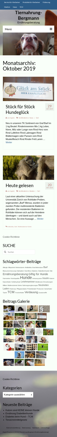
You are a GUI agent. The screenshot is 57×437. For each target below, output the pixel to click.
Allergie (5, 267)
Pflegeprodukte (22, 289)
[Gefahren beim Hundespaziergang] (47, 331)
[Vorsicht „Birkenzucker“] (42, 339)
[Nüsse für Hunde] (8, 347)
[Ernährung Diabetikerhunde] (20, 308)
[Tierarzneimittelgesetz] (44, 308)
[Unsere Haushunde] (8, 362)
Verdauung (31, 292)
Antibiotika (10, 226)
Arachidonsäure (37, 267)
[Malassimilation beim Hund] (31, 339)
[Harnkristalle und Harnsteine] (29, 354)
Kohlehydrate (15, 282)
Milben (5, 285)
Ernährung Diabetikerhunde (19, 413)
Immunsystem (37, 278)
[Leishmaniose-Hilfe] (40, 354)
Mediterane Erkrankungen (44, 282)
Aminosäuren (19, 267)
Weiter (9, 142)
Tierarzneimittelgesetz (16, 420)
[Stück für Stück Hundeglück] (28, 89)
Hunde (26, 277)
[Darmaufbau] (19, 362)
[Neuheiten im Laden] (31, 316)
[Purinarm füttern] (19, 316)
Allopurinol (11, 267)
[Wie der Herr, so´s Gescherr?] (19, 331)
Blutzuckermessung (9, 271)
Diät (51, 271)
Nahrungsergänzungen (30, 285)
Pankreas (13, 289)
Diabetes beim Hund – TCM (19, 416)
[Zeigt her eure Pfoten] (20, 347)
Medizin (32, 191)
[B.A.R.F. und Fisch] (19, 354)
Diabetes (35, 271)
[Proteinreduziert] (31, 347)
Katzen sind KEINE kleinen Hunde (22, 410)
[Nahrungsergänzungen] (42, 347)
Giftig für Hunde (38, 274)
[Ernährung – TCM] (9, 339)
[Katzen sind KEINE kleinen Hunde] (9, 308)
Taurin (5, 292)
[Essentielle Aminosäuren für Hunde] (38, 331)
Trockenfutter (19, 292)
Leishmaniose (28, 281)
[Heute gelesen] (28, 167)
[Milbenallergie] (29, 324)
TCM (10, 292)
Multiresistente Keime (25, 226)
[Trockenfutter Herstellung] (20, 339)
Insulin (45, 278)
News (31, 118)
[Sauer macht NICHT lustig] (8, 331)
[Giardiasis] (18, 324)
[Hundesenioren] (40, 324)
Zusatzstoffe (42, 292)
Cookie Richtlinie (11, 237)
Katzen (52, 278)
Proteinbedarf (31, 289)
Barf (16, 226)
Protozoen (40, 289)
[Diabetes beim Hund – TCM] (32, 308)
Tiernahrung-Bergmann (28, 15)
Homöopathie (15, 278)
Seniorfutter (48, 289)
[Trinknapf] (29, 362)
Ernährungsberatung (15, 274)
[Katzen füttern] (39, 362)
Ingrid (12, 118)
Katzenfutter (7, 282)
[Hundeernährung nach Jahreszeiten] (8, 316)
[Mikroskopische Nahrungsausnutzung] (30, 331)
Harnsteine (6, 278)
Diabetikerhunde (43, 271)
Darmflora (27, 271)
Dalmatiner (20, 271)
